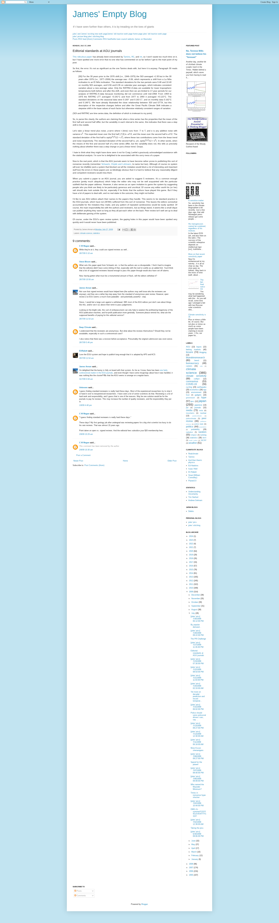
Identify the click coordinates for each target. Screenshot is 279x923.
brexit (196, 360)
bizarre (189, 352)
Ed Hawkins (193, 465)
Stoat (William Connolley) (194, 476)
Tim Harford (193, 497)
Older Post (172, 461)
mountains (190, 413)
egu (204, 390)
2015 (191, 569)
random (202, 432)
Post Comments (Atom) (94, 465)
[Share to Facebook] (131, 229)
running (203, 435)
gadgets (198, 395)
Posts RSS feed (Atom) (83, 39)
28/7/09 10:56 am (86, 279)
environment (196, 392)
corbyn (197, 379)
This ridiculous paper (82, 57)
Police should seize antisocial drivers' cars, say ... (198, 716)
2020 (191, 551)
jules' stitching (194, 525)
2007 (191, 867)
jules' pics (192, 522)
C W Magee (84, 246)
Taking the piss (197, 828)
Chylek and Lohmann (121, 164)
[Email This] (123, 229)
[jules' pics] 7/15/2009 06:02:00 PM (197, 707)
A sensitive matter (196, 200)
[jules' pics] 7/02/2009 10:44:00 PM (197, 803)
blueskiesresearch (195, 357)
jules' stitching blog (96, 36)
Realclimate (193, 454)
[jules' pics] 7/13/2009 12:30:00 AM (197, 733)
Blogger (144, 904)
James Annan (85, 288)
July (193, 613)
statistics (96, 233)
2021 (191, 547)
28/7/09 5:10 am (86, 253)
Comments (81, 895)
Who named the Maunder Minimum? (197, 786)
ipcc (192, 401)
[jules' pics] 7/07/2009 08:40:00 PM (197, 770)
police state (199, 424)
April (193, 848)
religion (194, 435)
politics (189, 426)
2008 (191, 864)
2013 (191, 577)
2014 (191, 573)
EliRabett (83, 351)
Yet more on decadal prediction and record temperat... (198, 696)
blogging (202, 352)
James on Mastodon (143, 39)
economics (194, 390)
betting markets (193, 349)
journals (197, 407)
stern (204, 438)
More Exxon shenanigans (197, 749)
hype (203, 397)
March (194, 852)
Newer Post (78, 461)
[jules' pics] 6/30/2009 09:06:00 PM (197, 834)
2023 (191, 540)
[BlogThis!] (126, 229)
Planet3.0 (192, 481)
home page (137, 34)
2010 (191, 588)
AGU (188, 347)
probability (195, 429)
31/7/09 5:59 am (86, 379)
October (195, 602)
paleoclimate (191, 418)
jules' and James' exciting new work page (90, 34)
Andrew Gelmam (195, 500)
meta (201, 410)
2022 (191, 544)
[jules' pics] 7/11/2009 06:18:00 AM (197, 742)
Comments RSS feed (102, 39)
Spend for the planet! (196, 763)
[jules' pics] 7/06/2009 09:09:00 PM (197, 778)
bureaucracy (192, 363)
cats (201, 366)
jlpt (187, 407)
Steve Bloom (85, 262)
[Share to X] (129, 229)
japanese (198, 405)
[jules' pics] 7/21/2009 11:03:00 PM (197, 677)
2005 (191, 875)
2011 (191, 584)
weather (193, 443)
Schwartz (105, 164)
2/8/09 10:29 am (86, 434)
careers (189, 366)
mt (141, 57)
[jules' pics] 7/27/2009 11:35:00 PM (197, 644)
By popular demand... (196, 626)
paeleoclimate (197, 416)
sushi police (193, 440)
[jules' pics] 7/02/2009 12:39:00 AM (197, 822)
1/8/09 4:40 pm (85, 405)
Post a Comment (83, 455)
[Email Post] (119, 229)
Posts (79, 891)
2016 (191, 566)
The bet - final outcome (202, 284)
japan (202, 401)
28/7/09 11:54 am (86, 319)
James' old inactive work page (120, 34)
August (194, 609)
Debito (191, 511)
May (193, 844)
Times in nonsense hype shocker (198, 795)
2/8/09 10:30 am (86, 450)
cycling (189, 387)
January (195, 859)
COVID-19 (191, 384)
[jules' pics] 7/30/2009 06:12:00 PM (197, 618)
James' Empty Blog (110, 14)
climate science (86, 233)
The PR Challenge (198, 639)
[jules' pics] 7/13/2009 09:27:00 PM (197, 725)
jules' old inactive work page (155, 34)
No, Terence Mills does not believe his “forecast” (196, 54)
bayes (199, 347)
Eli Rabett (192, 472)
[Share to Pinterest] (134, 229)
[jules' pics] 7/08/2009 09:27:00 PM (197, 756)
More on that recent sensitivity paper (196, 255)
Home (125, 461)
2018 (191, 558)
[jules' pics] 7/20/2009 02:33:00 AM (197, 685)
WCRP (203, 440)
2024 (191, 536)
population (202, 427)
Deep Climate (85, 327)
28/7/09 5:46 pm (86, 342)
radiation (189, 432)
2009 (191, 592)
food (187, 395)
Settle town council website (122, 39)
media (189, 410)
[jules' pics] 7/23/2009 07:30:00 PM (197, 661)
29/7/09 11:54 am (86, 358)
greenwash (190, 398)
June (193, 841)
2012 (191, 581)
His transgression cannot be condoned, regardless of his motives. (197, 227)
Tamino (127, 57)
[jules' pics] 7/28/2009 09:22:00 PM (197, 633)
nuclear (203, 413)
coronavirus (192, 381)
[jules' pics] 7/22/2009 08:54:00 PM (197, 669)
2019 (191, 555)
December (196, 595)
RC (133, 57)
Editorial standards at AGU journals (197, 653)
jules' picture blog (80, 36)
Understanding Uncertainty (194, 493)
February (195, 855)
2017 (191, 562)
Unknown (83, 387)
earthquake (201, 387)
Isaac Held (192, 469)
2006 (191, 871)
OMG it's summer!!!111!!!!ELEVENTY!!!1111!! (198, 812)
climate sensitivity (196, 376)
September (196, 606)
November (196, 598)
